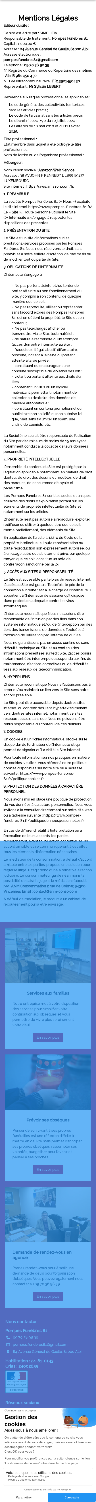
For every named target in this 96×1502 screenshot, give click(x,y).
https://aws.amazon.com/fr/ (50, 186)
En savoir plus (49, 1038)
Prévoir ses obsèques (48, 1119)
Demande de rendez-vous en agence (42, 1255)
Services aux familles (48, 993)
